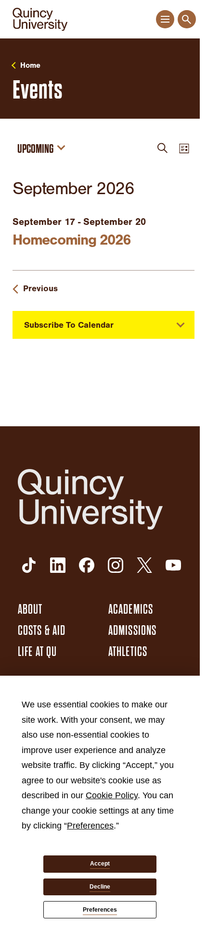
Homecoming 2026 (71, 239)
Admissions (132, 630)
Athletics (127, 651)
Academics (130, 609)
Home (30, 65)
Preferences (100, 909)
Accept (100, 863)
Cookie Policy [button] (112, 795)
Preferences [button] (90, 825)
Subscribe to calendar (69, 325)
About (30, 609)
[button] (165, 19)
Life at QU (37, 651)
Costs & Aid (41, 630)
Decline (100, 886)
